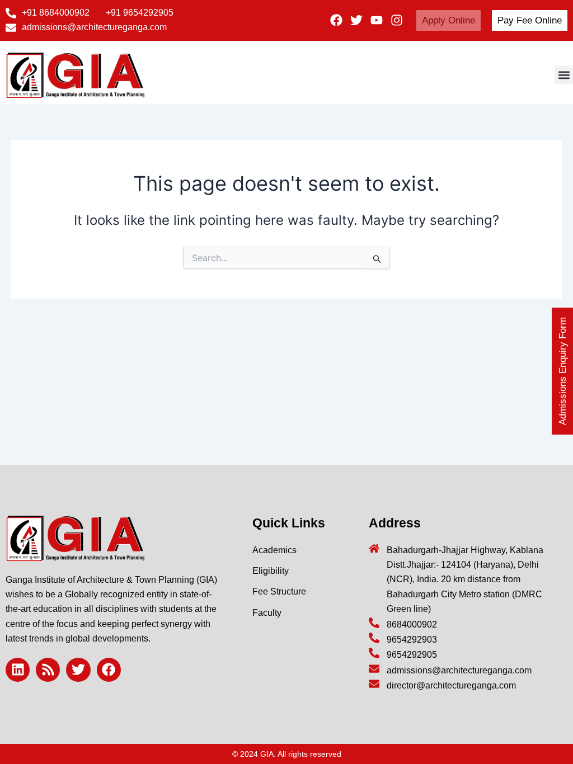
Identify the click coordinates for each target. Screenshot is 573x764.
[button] (564, 75)
